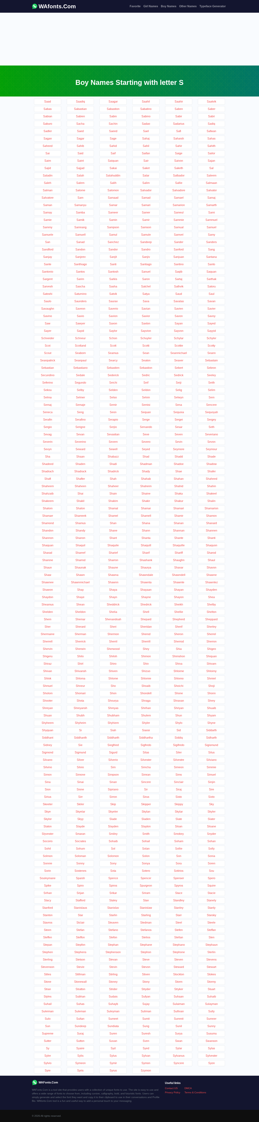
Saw (47, 323)
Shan (113, 523)
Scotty (211, 345)
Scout (47, 353)
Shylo (178, 722)
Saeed (113, 131)
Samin (113, 219)
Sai (47, 153)
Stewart (211, 966)
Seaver (178, 360)
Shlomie (146, 678)
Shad (146, 456)
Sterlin (211, 952)
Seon (113, 412)
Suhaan (179, 996)
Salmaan (211, 182)
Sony (113, 863)
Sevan (80, 434)
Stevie (80, 966)
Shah (113, 478)
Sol (113, 848)
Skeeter (48, 804)
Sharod (211, 552)
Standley (178, 900)
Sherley (211, 626)
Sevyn (48, 449)
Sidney (47, 745)
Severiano (211, 434)
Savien (178, 308)
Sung (146, 1026)
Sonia (211, 855)
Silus (211, 752)
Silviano (211, 759)
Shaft (47, 478)
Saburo (47, 123)
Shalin (211, 500)
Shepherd (178, 619)
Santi (113, 264)
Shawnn (113, 582)
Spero (211, 878)
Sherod (145, 634)
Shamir (178, 515)
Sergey (211, 419)
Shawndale (146, 574)
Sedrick (178, 375)
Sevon (211, 441)
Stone (47, 981)
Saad (47, 101)
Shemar (80, 619)
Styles (47, 996)
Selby (80, 389)
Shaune (113, 567)
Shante (178, 537)
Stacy (47, 900)
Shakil (80, 500)
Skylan (146, 811)
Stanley (178, 907)
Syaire (80, 1048)
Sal (211, 168)
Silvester (145, 759)
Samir (146, 219)
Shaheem (48, 486)
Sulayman (211, 1003)
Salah (80, 175)
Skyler (211, 811)
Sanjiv (146, 256)
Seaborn (80, 353)
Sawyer (80, 323)
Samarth (211, 205)
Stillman (80, 974)
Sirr (80, 796)
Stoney (113, 981)
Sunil (178, 1026)
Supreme (47, 1033)
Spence (113, 878)
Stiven (146, 974)
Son (178, 855)
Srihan (48, 892)
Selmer (80, 397)
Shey (146, 648)
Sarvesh (47, 286)
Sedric (146, 375)
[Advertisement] (129, 39)
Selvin (146, 397)
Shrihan (146, 708)
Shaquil (80, 545)
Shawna (113, 574)
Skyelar (80, 811)
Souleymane (48, 878)
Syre (48, 1070)
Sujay (146, 1003)
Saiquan (113, 160)
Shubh (80, 715)
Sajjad (80, 168)
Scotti (145, 345)
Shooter (48, 700)
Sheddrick (113, 604)
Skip (113, 804)
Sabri (211, 116)
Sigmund (80, 752)
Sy (47, 1048)
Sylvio (47, 1063)
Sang (211, 249)
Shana (146, 523)
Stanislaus (80, 907)
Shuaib (211, 708)
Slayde (80, 826)
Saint (80, 160)
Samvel (178, 234)
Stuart (211, 989)
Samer (146, 212)
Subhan (80, 996)
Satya (146, 293)
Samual (179, 227)
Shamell (146, 515)
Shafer (211, 471)
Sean (146, 353)
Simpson (113, 774)
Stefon (113, 937)
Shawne (211, 574)
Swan (178, 1040)
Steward (179, 966)
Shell (146, 611)
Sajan (211, 160)
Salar (146, 175)
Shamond (48, 523)
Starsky (211, 915)
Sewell (113, 449)
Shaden (80, 463)
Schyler (211, 338)
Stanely (211, 900)
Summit (178, 1018)
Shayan (179, 589)
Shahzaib (48, 493)
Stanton (48, 915)
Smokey (179, 833)
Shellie (178, 611)
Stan (146, 900)
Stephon (146, 952)
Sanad (80, 242)
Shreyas (113, 708)
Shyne (211, 722)
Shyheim (80, 722)
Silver (80, 759)
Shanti (211, 537)
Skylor (48, 819)
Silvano (47, 759)
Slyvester (47, 833)
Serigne (80, 426)
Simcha (146, 767)
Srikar (113, 892)
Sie (80, 745)
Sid (179, 730)
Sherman (80, 634)
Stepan (47, 944)
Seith (211, 382)
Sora (179, 863)
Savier (211, 308)
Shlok (47, 678)
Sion (48, 789)
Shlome (113, 678)
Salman (48, 190)
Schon (113, 338)
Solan (146, 848)
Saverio (113, 308)
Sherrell (48, 641)
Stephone (179, 952)
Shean (80, 604)
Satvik (113, 293)
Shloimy (211, 671)
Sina (48, 782)
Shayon (179, 597)
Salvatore (48, 197)
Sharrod (80, 560)
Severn (113, 441)
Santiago (146, 264)
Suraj (80, 1033)
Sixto (211, 796)
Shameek (80, 515)
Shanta (145, 537)
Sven (146, 1040)
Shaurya (146, 567)
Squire (211, 885)
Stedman (146, 922)
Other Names (188, 6)
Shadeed (47, 463)
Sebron (211, 367)
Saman (47, 205)
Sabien (80, 116)
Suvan (113, 1040)
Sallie (178, 182)
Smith (146, 833)
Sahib (80, 145)
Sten (211, 937)
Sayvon (178, 330)
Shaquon (211, 545)
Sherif (178, 626)
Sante (47, 264)
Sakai (113, 168)
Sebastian (47, 367)
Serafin (47, 419)
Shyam (211, 715)
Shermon (113, 634)
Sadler (48, 131)
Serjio (113, 426)
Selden (113, 389)
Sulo (48, 1018)
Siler (179, 752)
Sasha (113, 286)
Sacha (80, 123)
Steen (47, 929)
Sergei (179, 419)
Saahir (179, 101)
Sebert (179, 367)
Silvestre (178, 759)
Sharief (113, 552)
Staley (113, 900)
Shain (113, 493)
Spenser (178, 878)
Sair (146, 160)
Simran (145, 774)
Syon (211, 1063)
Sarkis (113, 279)
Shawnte (178, 582)
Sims (178, 774)
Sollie (178, 848)
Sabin (113, 116)
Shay (80, 589)
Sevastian (113, 434)
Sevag (48, 434)
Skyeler (113, 811)
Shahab (146, 478)
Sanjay (47, 256)
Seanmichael (178, 353)
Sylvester (211, 1055)
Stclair (80, 922)
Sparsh (80, 878)
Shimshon (178, 656)
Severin (48, 441)
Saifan (146, 153)
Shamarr (47, 515)
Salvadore (178, 190)
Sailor (211, 153)
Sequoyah (211, 412)
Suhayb (113, 1003)
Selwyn (178, 397)
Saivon (178, 160)
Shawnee (48, 582)
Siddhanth (80, 737)
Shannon (47, 537)
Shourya (113, 700)
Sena (178, 404)
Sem (211, 397)
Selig (178, 389)
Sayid (80, 330)
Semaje (80, 404)
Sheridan (146, 626)
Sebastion (146, 367)
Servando (146, 426)
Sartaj (178, 279)
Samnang (80, 227)
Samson (146, 227)
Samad (145, 197)
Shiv (146, 663)
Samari (145, 205)
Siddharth (113, 737)
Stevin (113, 966)
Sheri (113, 626)
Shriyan (179, 708)
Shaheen (80, 486)
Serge (146, 419)
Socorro (48, 841)
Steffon (80, 937)
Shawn (80, 574)
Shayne (146, 597)
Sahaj (146, 138)
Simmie (211, 767)
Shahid (178, 486)
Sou (211, 870)
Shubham (113, 715)
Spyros (178, 885)
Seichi (113, 382)
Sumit (146, 1018)
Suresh (145, 1033)
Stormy (211, 981)
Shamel (113, 515)
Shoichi (178, 685)
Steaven (113, 922)
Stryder (145, 989)
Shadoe (179, 463)
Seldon (145, 389)
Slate (178, 819)
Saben (179, 108)
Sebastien (113, 367)
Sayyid (211, 330)
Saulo (47, 301)
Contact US (171, 1088)
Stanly (211, 907)
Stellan (178, 937)
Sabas (48, 108)
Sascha (80, 286)
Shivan (47, 671)
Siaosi (146, 730)
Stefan (80, 929)
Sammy (47, 227)
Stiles (47, 974)
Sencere (211, 404)
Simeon (179, 767)
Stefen (179, 929)
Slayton (146, 826)
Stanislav (113, 907)
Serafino (80, 419)
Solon (146, 855)
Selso (113, 397)
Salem (80, 182)
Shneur (80, 685)
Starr (179, 915)
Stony (146, 981)
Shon (113, 693)
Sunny (211, 1026)
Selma (48, 397)
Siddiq (179, 737)
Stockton (178, 974)
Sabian (47, 116)
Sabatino (146, 108)
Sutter (47, 1040)
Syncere (179, 1063)
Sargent (48, 279)
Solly (211, 848)
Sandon (80, 249)
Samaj (211, 197)
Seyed (146, 449)
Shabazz (113, 456)
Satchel (146, 286)
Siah (113, 730)
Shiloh (113, 656)
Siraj (179, 789)
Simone (80, 774)
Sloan (178, 826)
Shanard (211, 523)
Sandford (47, 249)
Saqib (178, 271)
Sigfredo (146, 745)
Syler (47, 1055)
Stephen (47, 952)
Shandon (47, 530)
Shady (146, 471)
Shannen (211, 530)
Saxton (145, 323)
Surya (178, 1033)
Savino (47, 316)
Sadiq (211, 123)
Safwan (211, 131)
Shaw (47, 574)
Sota (113, 870)
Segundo (80, 382)
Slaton (48, 826)
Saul (211, 293)
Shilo (80, 656)
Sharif (146, 552)
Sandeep (146, 242)
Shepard (146, 619)
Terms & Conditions (195, 1092)
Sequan (146, 412)
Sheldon (80, 611)
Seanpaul (80, 360)
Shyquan (47, 730)
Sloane (211, 826)
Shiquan (211, 656)
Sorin (47, 870)
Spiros (113, 885)
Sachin (113, 123)
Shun (178, 715)
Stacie (211, 892)
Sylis (80, 1055)
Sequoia (178, 412)
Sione (80, 789)
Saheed (48, 145)
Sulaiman (179, 1003)
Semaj (48, 404)
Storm (178, 981)
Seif (145, 382)
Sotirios (178, 870)
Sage (113, 138)
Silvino (47, 767)
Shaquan (47, 545)
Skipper (146, 804)
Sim (113, 767)
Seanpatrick (47, 360)
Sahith (211, 145)
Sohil (47, 848)
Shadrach (48, 471)
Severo (145, 441)
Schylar (178, 338)
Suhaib (211, 996)
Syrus (113, 1070)
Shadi (113, 463)
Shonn (211, 693)
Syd (113, 1048)
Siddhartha (146, 737)
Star (80, 915)
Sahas (211, 138)
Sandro (145, 249)
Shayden (211, 589)
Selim (211, 389)
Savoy (211, 316)
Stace (178, 892)
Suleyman (113, 1011)
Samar (113, 205)
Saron (146, 279)
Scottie (178, 345)
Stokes (211, 974)
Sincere (146, 782)
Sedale (80, 375)
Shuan (48, 715)
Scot (47, 345)
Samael (179, 197)
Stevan (113, 959)
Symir (113, 1063)
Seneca (48, 412)
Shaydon (47, 597)
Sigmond (47, 752)
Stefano (113, 929)
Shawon (47, 589)
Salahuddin (113, 175)
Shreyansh (80, 708)
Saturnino (80, 293)
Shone (179, 693)
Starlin (113, 915)
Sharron (113, 560)
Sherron (211, 641)
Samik (80, 219)
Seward (80, 449)
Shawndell (178, 574)
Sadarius (178, 123)
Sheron (178, 634)
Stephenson (113, 952)
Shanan (179, 523)
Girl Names (150, 6)
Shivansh (80, 671)
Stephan (113, 944)
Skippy (178, 804)
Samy (211, 234)
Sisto (178, 796)
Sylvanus (178, 1055)
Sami (211, 212)
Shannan (178, 530)
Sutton (80, 1040)
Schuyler (146, 338)
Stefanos (146, 929)
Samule (146, 234)
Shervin (48, 648)
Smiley (113, 833)
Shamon (211, 515)
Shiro (113, 663)
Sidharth (211, 737)
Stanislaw (146, 907)
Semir (113, 404)
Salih (113, 182)
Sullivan (179, 1011)
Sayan (179, 323)
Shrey (211, 700)
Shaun (48, 567)
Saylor (113, 330)
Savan (211, 301)
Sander (178, 242)
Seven (179, 434)
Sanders (211, 242)
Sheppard (211, 619)
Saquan (211, 271)
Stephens (80, 952)
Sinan (113, 782)
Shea (211, 597)
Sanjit (113, 256)
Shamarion (211, 508)
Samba (80, 212)
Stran (47, 989)
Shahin (211, 486)
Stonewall (80, 981)
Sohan (211, 841)
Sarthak (211, 279)
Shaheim (146, 486)
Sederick (113, 375)
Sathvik (178, 286)
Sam (80, 197)
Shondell (146, 693)
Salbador (178, 175)
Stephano (179, 944)
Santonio (47, 271)
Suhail (48, 1003)
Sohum (80, 848)
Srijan (80, 892)
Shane (113, 530)
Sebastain (211, 360)
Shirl (80, 663)
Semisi (146, 404)
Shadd (179, 456)
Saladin (48, 175)
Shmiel (211, 678)
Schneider (47, 338)
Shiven (113, 671)
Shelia (113, 611)
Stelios (146, 937)
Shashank (146, 560)
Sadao (146, 123)
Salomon (113, 190)
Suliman (146, 1011)
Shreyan (47, 708)
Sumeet (113, 1018)
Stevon (145, 966)
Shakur (178, 500)
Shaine (145, 493)
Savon (179, 316)
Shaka (179, 493)
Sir (146, 789)
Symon (145, 1063)
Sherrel (211, 634)
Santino (179, 264)
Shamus (80, 523)
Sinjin (211, 782)
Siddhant (47, 737)
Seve (146, 434)
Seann (211, 353)
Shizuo (145, 671)
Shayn (113, 597)
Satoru (211, 286)
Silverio (113, 759)
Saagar (113, 101)
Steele (211, 922)
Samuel (211, 227)
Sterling (48, 959)
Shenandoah (113, 619)
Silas (146, 752)
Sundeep (80, 1026)
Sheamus (48, 604)
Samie (48, 219)
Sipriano (113, 789)
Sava (146, 301)
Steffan (211, 929)
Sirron (113, 796)
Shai (80, 493)
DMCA (188, 1088)
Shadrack (80, 471)
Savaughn (47, 308)
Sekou (48, 389)
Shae (178, 471)
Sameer (113, 212)
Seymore (178, 449)
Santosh (113, 271)
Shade (211, 456)
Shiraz (48, 663)
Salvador (146, 190)
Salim (146, 182)
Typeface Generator (212, 6)
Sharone (47, 560)
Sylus (113, 1055)
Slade (113, 819)
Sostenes (80, 870)
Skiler (80, 804)
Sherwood (113, 648)
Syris (80, 1070)
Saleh (47, 182)
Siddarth (211, 730)
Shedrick (146, 604)
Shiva (178, 663)
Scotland (80, 345)
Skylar (179, 811)
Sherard (80, 626)
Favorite (135, 6)
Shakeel (211, 493)
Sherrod (179, 641)
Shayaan (146, 589)
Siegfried (113, 745)
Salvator (211, 190)
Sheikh (178, 604)
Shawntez (211, 582)
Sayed (211, 323)
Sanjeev (80, 256)
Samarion (179, 205)
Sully (211, 1011)
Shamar (146, 508)
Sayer (47, 330)
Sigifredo (178, 745)
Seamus (113, 353)
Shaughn (178, 560)
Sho (113, 685)
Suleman (80, 1011)
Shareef (80, 552)
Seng (80, 412)
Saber (211, 108)
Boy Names (168, 6)
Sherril (113, 641)
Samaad (113, 197)
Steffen (47, 937)
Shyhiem (113, 722)
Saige (178, 153)
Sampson (113, 227)
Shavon (211, 567)
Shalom (48, 508)
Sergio (48, 426)
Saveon (80, 308)
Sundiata (113, 1026)
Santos (80, 271)
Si (80, 730)
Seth (211, 426)
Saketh (178, 168)
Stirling (113, 974)
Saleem (211, 175)
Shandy (80, 530)
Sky (211, 804)
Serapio (113, 419)
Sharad (47, 552)
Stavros (47, 922)
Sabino (145, 116)
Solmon (48, 855)
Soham (178, 841)
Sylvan (146, 1055)
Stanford (47, 907)
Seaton (145, 360)
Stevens (211, 959)
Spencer (146, 878)
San (47, 242)
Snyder (211, 833)
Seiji (178, 382)
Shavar (178, 567)
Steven (178, 959)
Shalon (80, 508)
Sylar (178, 1048)
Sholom (48, 693)
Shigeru (48, 656)
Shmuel (48, 685)
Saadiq (80, 101)
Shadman (146, 463)
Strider (113, 989)
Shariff (179, 552)
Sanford (179, 249)
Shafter (80, 478)
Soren (211, 863)
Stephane (146, 944)
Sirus (146, 796)
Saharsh (178, 138)
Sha (47, 456)
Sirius (47, 796)
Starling (146, 915)
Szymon (146, 1070)
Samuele (47, 234)
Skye (47, 811)
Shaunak (80, 567)
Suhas (80, 1003)
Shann (146, 530)
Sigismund (211, 745)
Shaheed (211, 478)
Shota (80, 700)
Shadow (211, 463)
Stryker (178, 989)
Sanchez (113, 242)
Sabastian (80, 108)
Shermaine (47, 634)
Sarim (80, 279)
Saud (178, 293)
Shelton (211, 611)
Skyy (80, 819)
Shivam (211, 663)
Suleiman (48, 1011)
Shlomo (179, 678)
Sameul (179, 212)
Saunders (80, 301)
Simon (48, 774)
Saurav (113, 301)
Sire (211, 789)
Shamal (113, 508)
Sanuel (145, 271)
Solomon (113, 855)
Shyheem (48, 722)
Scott (113, 345)
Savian (145, 308)
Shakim (113, 500)
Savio (80, 316)
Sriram (146, 892)
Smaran (80, 833)
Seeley (211, 375)
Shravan (178, 700)
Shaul (211, 560)
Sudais (113, 996)
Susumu (211, 1033)
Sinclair (178, 782)
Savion (113, 316)
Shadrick (113, 471)
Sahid (113, 145)
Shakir (146, 500)
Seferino (47, 382)
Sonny (80, 863)
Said (80, 153)
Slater (211, 819)
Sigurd (113, 752)
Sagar (80, 138)
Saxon (113, 323)
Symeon (80, 1063)
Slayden (113, 826)
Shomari (80, 693)
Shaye (80, 597)
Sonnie (47, 863)
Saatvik (211, 101)
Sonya (146, 863)
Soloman (80, 855)
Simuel (211, 774)
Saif (113, 153)
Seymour (211, 449)
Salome (80, 190)
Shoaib (145, 685)
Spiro (80, 885)
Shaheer (113, 486)
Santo (211, 264)
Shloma (80, 678)
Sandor (113, 249)
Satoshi (47, 293)
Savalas (179, 301)
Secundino (47, 375)
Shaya (113, 589)
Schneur (80, 338)
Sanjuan (178, 256)
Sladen (145, 819)
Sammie (179, 219)
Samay (47, 212)
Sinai (80, 782)
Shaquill (146, 545)
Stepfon (80, 944)
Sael (146, 131)
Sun (47, 1026)
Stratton (80, 989)
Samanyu (80, 205)
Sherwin (80, 648)
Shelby (211, 604)
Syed (146, 1048)
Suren (113, 1033)
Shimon (146, 656)
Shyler (146, 722)
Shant (113, 537)
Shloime (179, 671)
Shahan (179, 478)
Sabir (178, 116)
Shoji (211, 685)
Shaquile (113, 545)
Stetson (80, 959)
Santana (211, 256)
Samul (113, 234)
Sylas (211, 1048)
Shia (179, 648)
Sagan (48, 138)
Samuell (80, 234)
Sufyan (145, 996)
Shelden (47, 611)
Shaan (80, 456)
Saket (146, 168)
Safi (178, 131)
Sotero (146, 870)
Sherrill (145, 641)
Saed (80, 131)
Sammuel (211, 219)
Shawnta (146, 582)
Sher (48, 626)
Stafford (80, 900)
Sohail (146, 841)
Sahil (146, 145)
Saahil (146, 101)
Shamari (178, 508)
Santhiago (80, 264)
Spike (47, 885)
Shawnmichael (80, 582)
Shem (47, 619)
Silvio (80, 767)
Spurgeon (146, 885)
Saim (47, 160)
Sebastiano (80, 367)
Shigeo (211, 648)
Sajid (47, 168)
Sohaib (113, 841)
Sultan (80, 1018)
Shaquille (179, 545)
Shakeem (48, 500)
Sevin (178, 441)
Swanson (211, 1040)
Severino (80, 441)
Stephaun (211, 944)
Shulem (146, 715)
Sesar (178, 426)
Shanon (80, 537)
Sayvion (146, 330)
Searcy (113, 360)
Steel (178, 922)
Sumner (211, 1018)
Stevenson (47, 966)
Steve (146, 959)
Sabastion (113, 108)
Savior (146, 316)
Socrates (80, 841)
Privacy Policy (172, 1092)
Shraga (145, 700)
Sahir (178, 145)
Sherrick (80, 641)
